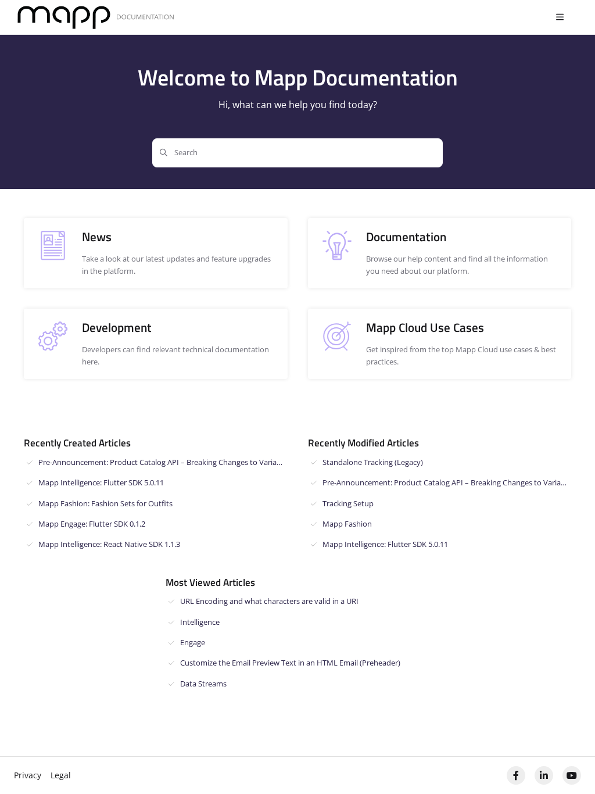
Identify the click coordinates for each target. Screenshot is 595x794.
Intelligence (200, 622)
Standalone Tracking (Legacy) (372, 462)
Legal (61, 775)
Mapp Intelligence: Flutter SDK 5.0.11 (101, 482)
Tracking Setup (348, 503)
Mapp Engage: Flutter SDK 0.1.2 (91, 523)
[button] (568, 765)
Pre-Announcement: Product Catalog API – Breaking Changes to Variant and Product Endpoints (162, 462)
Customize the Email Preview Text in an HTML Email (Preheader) (290, 662)
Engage (192, 642)
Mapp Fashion (347, 523)
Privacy (27, 775)
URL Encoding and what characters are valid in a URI (269, 601)
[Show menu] (559, 17)
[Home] (95, 18)
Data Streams (203, 683)
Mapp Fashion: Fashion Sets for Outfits (105, 503)
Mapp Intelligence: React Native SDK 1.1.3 (109, 544)
